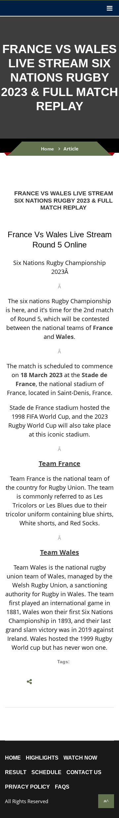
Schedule (46, 772)
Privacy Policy (27, 787)
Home (47, 148)
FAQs (62, 787)
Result (15, 772)
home (13, 758)
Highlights (42, 758)
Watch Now (80, 758)
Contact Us (83, 772)
